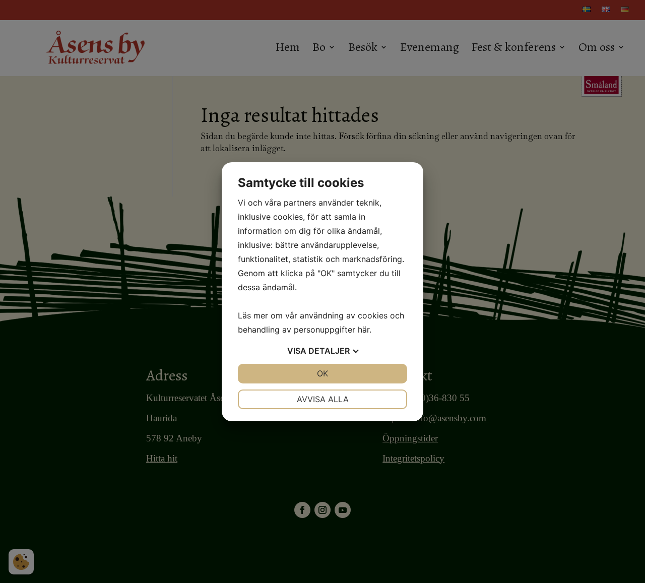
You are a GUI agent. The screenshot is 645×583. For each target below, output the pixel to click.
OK (322, 373)
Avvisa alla (323, 399)
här (363, 330)
